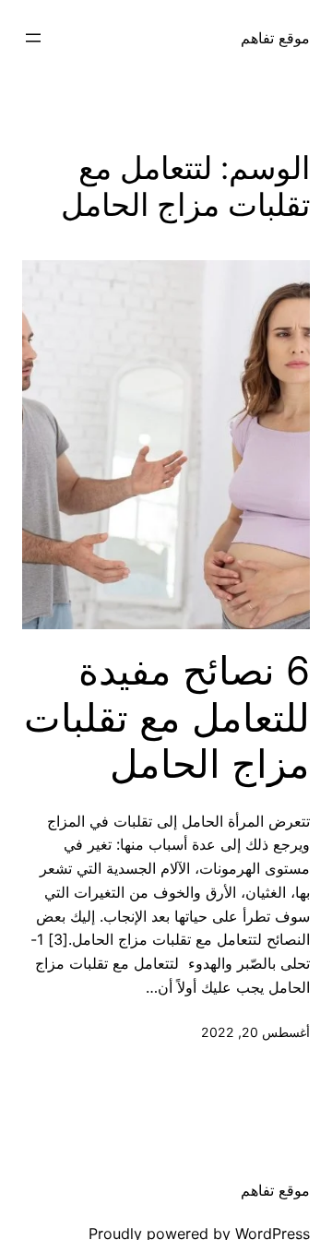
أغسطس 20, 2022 (255, 1032)
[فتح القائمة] (33, 38)
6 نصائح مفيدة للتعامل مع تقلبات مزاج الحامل (167, 717)
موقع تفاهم (275, 38)
